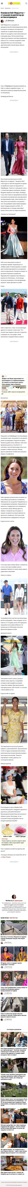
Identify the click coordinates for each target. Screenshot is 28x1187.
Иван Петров (6, 857)
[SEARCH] (26, 3)
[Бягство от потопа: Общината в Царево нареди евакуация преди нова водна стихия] (14, 927)
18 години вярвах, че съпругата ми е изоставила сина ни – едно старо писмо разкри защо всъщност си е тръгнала (14, 1151)
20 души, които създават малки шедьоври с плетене (11, 964)
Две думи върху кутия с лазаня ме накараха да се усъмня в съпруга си (12, 1173)
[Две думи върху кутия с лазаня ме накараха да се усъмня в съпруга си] (14, 1163)
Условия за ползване (22, 1182)
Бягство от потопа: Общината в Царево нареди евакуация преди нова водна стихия (13, 938)
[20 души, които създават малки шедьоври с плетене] (14, 953)
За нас (2, 1182)
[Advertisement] (14, 69)
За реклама (13, 1182)
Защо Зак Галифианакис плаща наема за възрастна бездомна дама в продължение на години (14, 989)
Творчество (13, 918)
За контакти (7, 1182)
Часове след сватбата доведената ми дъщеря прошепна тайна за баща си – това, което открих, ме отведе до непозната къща (13, 1076)
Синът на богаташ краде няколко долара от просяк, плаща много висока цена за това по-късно (13, 1015)
